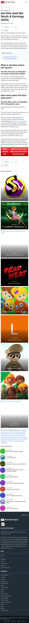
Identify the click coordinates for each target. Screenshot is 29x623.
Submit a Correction (5, 567)
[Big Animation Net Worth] (14, 357)
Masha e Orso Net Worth (13, 489)
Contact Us (3, 565)
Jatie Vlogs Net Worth (12, 477)
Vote (2, 557)
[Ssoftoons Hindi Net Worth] (14, 187)
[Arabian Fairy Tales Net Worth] (14, 215)
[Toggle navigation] (26, 2)
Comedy (3, 577)
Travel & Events (4, 610)
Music (2, 591)
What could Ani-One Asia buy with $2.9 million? (18, 151)
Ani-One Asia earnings (10, 58)
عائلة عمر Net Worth (14, 396)
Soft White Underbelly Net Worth (15, 483)
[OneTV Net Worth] (2, 457)
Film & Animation (8, 7)
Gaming (3, 585)
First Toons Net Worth (12, 508)
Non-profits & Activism (6, 596)
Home (2, 7)
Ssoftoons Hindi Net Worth (14, 198)
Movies (2, 589)
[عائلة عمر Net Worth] (14, 385)
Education (3, 579)
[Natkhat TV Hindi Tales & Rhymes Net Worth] (14, 300)
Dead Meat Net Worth (14, 283)
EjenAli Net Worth (14, 425)
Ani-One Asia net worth (10, 57)
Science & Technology (6, 602)
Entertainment (4, 581)
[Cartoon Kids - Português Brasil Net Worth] (2, 501)
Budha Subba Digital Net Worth (14, 255)
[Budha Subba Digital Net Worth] (14, 244)
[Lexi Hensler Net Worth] (14, 329)
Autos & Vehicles (5, 575)
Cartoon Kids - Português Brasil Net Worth (16, 502)
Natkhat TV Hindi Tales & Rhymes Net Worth (14, 311)
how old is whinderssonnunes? (16, 441)
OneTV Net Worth (11, 458)
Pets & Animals (4, 600)
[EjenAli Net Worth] (14, 414)
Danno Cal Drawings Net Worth (14, 451)
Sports (2, 606)
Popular (2, 555)
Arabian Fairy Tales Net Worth (14, 226)
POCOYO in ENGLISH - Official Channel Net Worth (14, 470)
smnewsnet (4, 442)
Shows (2, 604)
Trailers (2, 608)
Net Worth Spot (10, 2)
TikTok (2, 561)
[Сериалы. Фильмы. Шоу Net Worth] (2, 463)
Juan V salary (12, 435)
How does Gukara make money (13, 437)
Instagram (3, 559)
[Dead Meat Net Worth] (14, 272)
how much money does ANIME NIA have (14, 438)
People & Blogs (4, 598)
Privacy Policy (4, 563)
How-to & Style (4, 587)
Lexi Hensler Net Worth (14, 340)
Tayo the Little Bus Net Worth (14, 495)
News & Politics (4, 593)
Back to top (25, 515)
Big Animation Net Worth (14, 368)
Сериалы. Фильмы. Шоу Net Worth (16, 464)
